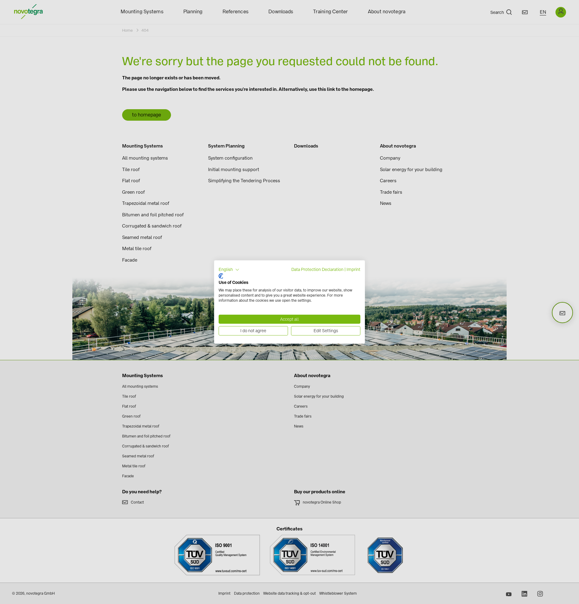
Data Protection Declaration (317, 269)
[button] (229, 269)
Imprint (353, 269)
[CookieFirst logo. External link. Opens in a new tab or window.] (221, 276)
